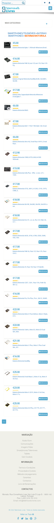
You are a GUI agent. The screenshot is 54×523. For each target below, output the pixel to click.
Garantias (27, 477)
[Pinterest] (31, 518)
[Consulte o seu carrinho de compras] (44, 2)
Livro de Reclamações (27, 484)
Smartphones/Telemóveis (21, 33)
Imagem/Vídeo (27, 447)
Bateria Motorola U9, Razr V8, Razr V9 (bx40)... (29, 267)
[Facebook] (18, 518)
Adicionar (44, 52)
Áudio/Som (27, 441)
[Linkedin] (26, 518)
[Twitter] (22, 518)
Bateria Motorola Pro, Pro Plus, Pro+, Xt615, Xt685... (30, 298)
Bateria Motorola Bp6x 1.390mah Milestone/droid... (30, 48)
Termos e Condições (27, 468)
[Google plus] (35, 518)
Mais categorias (12, 23)
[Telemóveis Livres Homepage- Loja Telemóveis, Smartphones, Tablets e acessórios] (10, 10)
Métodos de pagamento (27, 474)
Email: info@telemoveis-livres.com (27, 501)
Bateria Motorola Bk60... (21, 110)
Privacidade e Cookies (27, 471)
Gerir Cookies (27, 457)
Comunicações (27, 444)
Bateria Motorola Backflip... (22, 361)
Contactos (27, 481)
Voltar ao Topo (26, 514)
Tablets (27, 454)
